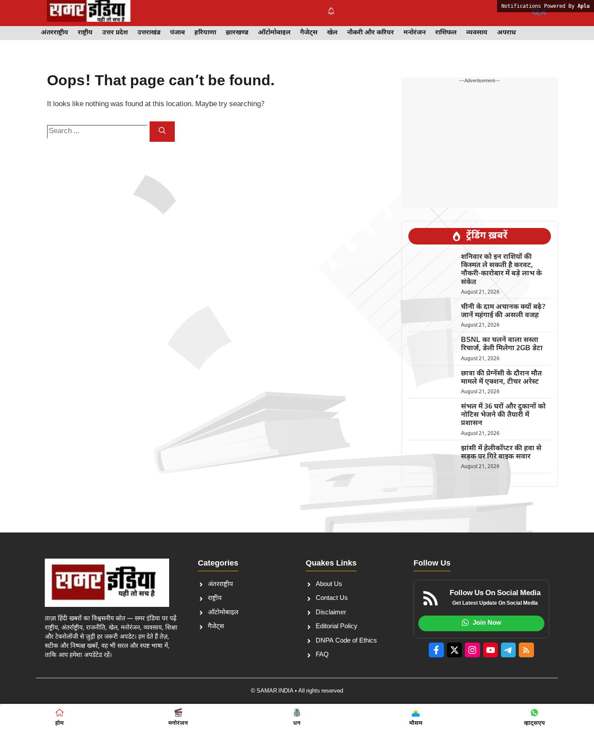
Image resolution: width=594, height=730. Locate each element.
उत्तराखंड (148, 33)
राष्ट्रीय (85, 33)
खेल (332, 33)
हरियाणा (205, 33)
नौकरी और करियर (370, 33)
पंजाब (177, 33)
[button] (539, 13)
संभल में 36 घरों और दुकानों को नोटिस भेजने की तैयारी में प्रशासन (503, 415)
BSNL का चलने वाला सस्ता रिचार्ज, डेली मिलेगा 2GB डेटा (502, 344)
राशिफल (446, 33)
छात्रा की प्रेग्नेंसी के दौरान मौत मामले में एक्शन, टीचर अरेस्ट (501, 378)
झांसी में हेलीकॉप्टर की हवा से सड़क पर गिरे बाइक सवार (501, 453)
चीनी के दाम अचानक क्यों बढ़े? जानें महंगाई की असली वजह (503, 311)
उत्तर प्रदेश (115, 33)
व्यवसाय (476, 33)
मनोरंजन (415, 33)
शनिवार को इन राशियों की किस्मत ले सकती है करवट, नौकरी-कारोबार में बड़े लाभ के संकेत (501, 270)
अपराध (506, 33)
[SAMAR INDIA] (88, 13)
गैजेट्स (308, 33)
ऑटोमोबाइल (274, 33)
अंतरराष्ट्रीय (54, 33)
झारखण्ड (237, 33)
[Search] (162, 131)
